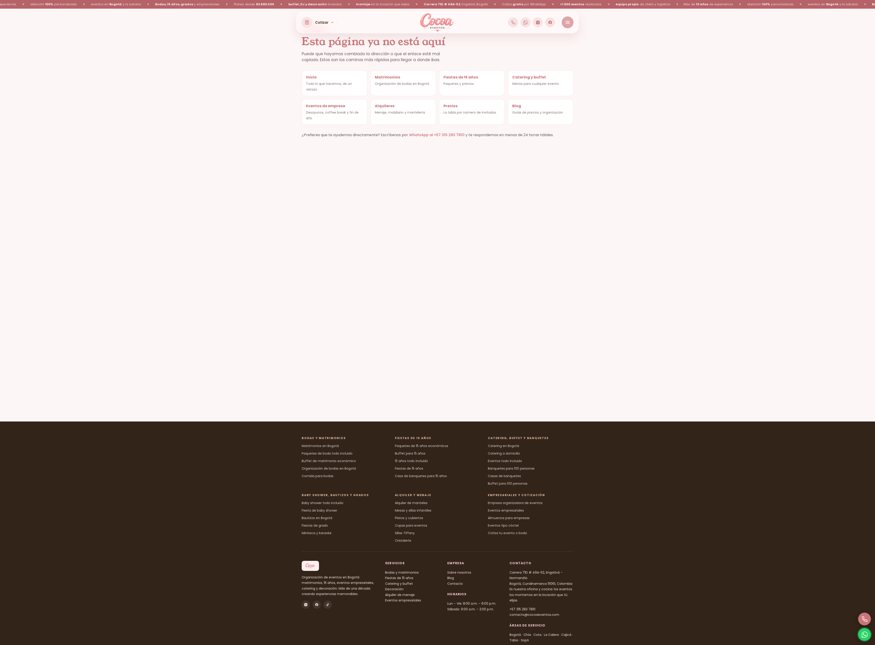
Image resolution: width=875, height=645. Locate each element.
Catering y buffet (399, 583)
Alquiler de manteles (411, 503)
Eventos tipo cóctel (503, 525)
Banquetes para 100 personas (511, 468)
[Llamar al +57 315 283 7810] (513, 22)
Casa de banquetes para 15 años (421, 476)
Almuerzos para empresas (509, 518)
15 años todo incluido (411, 461)
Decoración (394, 589)
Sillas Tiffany (405, 533)
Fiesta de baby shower (319, 510)
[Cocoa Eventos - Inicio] (437, 22)
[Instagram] (538, 22)
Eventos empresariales (506, 510)
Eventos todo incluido (505, 461)
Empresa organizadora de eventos (515, 503)
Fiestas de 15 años (409, 468)
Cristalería (403, 540)
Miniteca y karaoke (317, 533)
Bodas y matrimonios (402, 572)
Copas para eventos (411, 525)
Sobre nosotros (459, 572)
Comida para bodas (317, 476)
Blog (450, 578)
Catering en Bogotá (503, 446)
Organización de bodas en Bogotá (329, 468)
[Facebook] (550, 22)
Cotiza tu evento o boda (507, 533)
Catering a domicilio (504, 453)
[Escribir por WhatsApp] (525, 22)
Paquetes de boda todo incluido (327, 453)
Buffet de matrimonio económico (329, 461)
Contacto (455, 583)
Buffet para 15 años (410, 453)
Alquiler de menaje (400, 595)
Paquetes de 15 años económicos (421, 446)
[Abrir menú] (568, 22)
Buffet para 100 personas (508, 483)
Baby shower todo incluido (322, 503)
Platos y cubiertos (409, 518)
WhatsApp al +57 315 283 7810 (437, 135)
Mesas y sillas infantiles (413, 510)
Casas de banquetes (504, 476)
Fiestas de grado (315, 525)
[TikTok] (328, 605)
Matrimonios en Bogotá (320, 446)
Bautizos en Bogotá (317, 518)
